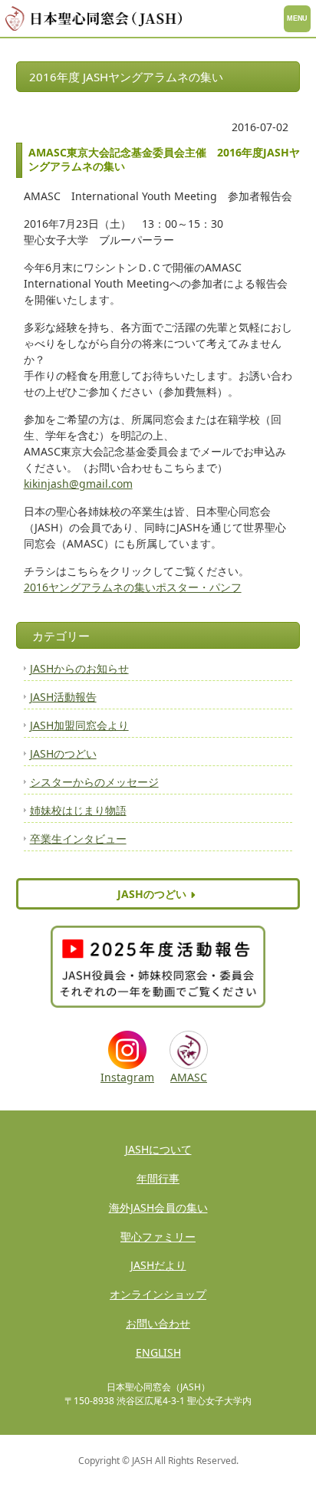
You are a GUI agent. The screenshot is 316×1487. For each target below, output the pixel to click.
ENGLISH (158, 1352)
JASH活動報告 (63, 696)
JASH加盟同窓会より (79, 725)
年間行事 (158, 1178)
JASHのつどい (63, 753)
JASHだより (158, 1265)
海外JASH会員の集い (158, 1207)
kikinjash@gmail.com (78, 483)
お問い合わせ (158, 1323)
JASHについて (158, 1149)
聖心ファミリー (158, 1236)
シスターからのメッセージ (94, 782)
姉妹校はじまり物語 (78, 810)
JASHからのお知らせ (79, 668)
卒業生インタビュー (78, 838)
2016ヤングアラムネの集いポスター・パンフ (133, 587)
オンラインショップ (158, 1294)
